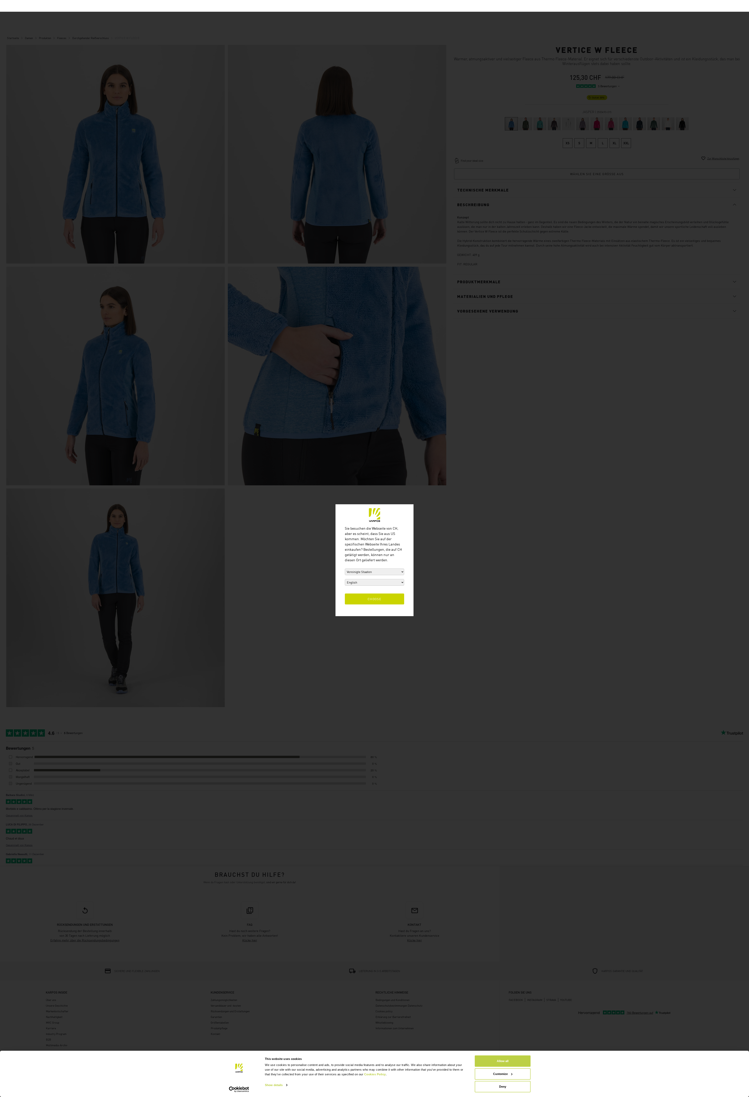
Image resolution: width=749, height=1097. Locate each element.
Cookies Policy (375, 1074)
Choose (375, 599)
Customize (500, 1074)
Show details (274, 1085)
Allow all (503, 1061)
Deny (502, 1086)
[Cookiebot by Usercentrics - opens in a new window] (239, 1089)
